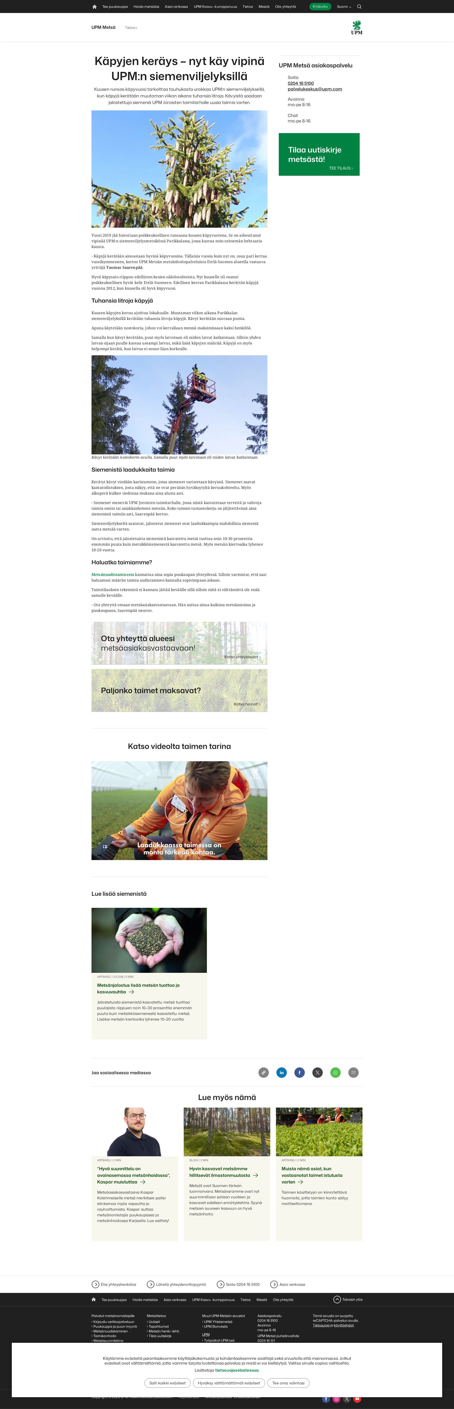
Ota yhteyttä (283, 1299)
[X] (317, 1072)
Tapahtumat (159, 1326)
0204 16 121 (266, 1340)
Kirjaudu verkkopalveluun (113, 1321)
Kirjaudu (320, 6)
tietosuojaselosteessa (237, 1370)
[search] (359, 6)
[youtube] (357, 1399)
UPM (206, 1334)
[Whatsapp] (335, 1072)
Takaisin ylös (352, 1299)
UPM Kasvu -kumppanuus (213, 1299)
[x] (347, 1399)
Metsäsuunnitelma (108, 1340)
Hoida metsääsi (145, 1299)
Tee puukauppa (114, 1299)
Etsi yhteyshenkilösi (118, 1284)
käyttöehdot (344, 1325)
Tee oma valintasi (288, 1383)
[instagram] (336, 1399)
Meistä (262, 1299)
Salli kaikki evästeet (167, 1383)
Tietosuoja (321, 1325)
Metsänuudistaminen (110, 1331)
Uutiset (154, 1321)
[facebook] (326, 1399)
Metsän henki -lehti (164, 1331)
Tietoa (130, 27)
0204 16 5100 (301, 83)
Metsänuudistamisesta (113, 574)
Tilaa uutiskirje (160, 1335)
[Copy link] (263, 1072)
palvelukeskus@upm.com (315, 89)
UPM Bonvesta (216, 1326)
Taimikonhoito (104, 1335)
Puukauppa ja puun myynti (115, 1326)
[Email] (353, 1072)
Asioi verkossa (292, 1284)
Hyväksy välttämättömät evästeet (229, 1383)
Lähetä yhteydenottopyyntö (181, 1284)
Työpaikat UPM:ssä (219, 1340)
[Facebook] (299, 1072)
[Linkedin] (281, 1072)
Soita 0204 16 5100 (243, 1284)
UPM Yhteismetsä (218, 1321)
